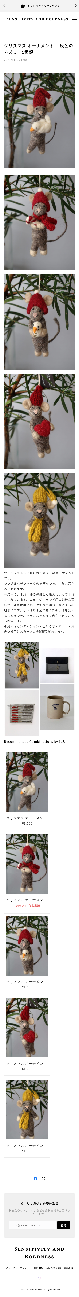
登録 (64, 1225)
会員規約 (68, 1267)
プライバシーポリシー (18, 1267)
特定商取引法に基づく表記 (48, 1267)
